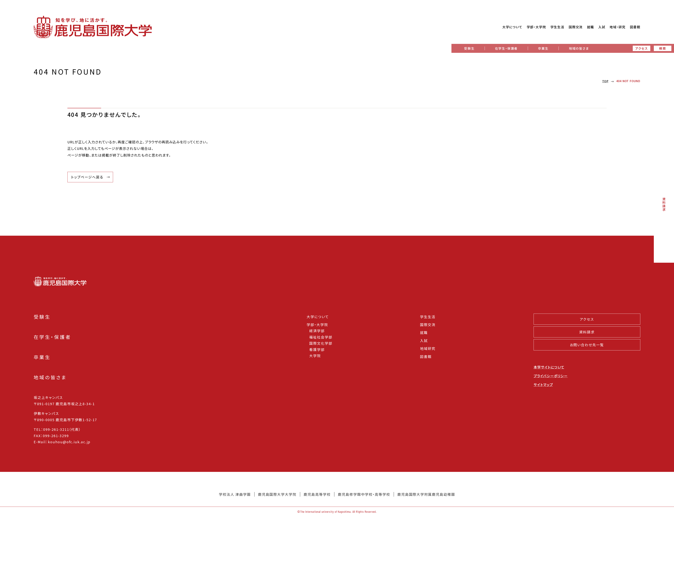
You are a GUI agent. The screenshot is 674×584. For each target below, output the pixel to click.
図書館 (426, 356)
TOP (605, 81)
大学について (318, 316)
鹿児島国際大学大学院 (277, 494)
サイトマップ (543, 384)
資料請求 (664, 204)
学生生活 (427, 316)
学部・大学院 (317, 324)
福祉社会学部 (320, 337)
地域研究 (427, 348)
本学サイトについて (549, 367)
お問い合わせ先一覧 (587, 344)
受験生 (469, 48)
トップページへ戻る (87, 177)
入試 (424, 340)
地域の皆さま (579, 48)
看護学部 (317, 349)
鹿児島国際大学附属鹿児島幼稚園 (426, 494)
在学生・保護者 (506, 48)
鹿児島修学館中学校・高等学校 (364, 494)
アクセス (641, 48)
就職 (424, 332)
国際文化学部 (320, 343)
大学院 (315, 355)
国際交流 (427, 324)
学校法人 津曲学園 (235, 494)
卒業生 (543, 48)
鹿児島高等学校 (317, 494)
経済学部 (317, 330)
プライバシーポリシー (551, 375)
